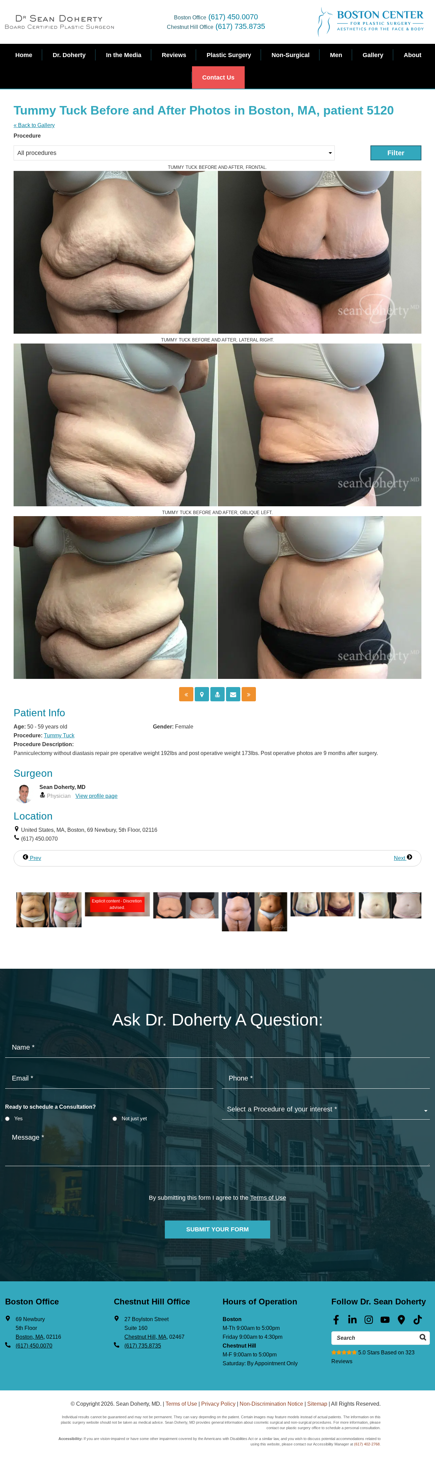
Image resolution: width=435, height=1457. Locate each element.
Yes (18, 1118)
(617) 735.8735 (240, 26)
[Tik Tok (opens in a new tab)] (417, 1322)
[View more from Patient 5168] (388, 916)
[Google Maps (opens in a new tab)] (401, 1322)
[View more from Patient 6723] (183, 916)
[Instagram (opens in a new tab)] (368, 1322)
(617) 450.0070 (233, 17)
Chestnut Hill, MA (145, 1337)
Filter (395, 153)
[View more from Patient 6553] (251, 929)
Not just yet (134, 1118)
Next (400, 858)
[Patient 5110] (249, 694)
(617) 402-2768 (367, 1444)
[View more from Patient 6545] (320, 914)
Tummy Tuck (59, 735)
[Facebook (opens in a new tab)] (336, 1322)
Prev (35, 858)
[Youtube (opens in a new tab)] (385, 1322)
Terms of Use (268, 1197)
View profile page (96, 796)
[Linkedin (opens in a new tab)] (352, 1322)
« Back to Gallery (34, 125)
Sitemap (317, 1404)
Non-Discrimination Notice (271, 1404)
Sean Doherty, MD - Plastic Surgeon (59, 22)
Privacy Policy (218, 1404)
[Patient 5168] (186, 694)
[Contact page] (233, 694)
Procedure (27, 136)
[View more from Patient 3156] (114, 914)
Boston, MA (30, 1337)
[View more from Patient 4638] (46, 925)
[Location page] (202, 694)
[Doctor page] (217, 694)
